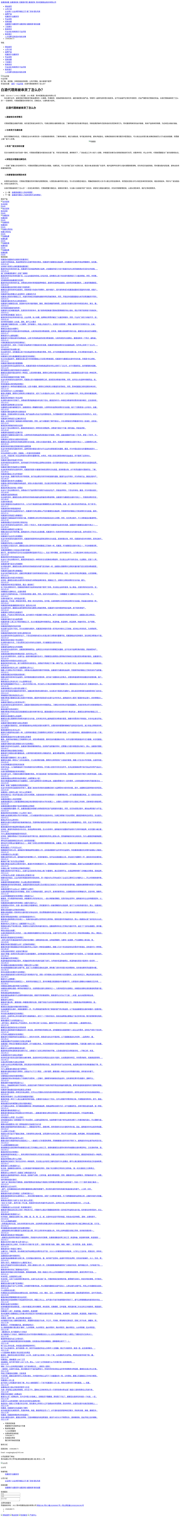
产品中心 (32, 1515)
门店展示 (8, 26)
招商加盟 (8, 21)
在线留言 (24, 1515)
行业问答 (22, 31)
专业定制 (8, 19)
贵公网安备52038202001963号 (73, 1505)
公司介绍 (8, 9)
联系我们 (8, 34)
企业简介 (8, 11)
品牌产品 (8, 14)
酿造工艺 (22, 11)
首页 (13, 84)
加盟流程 (22, 24)
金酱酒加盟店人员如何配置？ (23, 192)
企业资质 (15, 11)
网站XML (40, 1505)
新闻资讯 (8, 29)
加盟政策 (29, 24)
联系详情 (22, 37)
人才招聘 (8, 37)
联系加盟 (37, 24)
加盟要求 (8, 24)
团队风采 (37, 11)
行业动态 (8, 31)
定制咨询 (15, 37)
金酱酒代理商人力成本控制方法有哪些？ (27, 195)
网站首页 (8, 6)
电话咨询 (15, 1515)
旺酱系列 (8, 16)
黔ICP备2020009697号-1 (53, 1505)
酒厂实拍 (29, 11)
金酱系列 (15, 16)
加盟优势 (15, 24)
